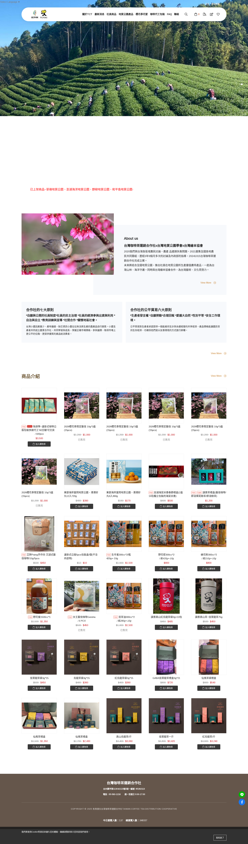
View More (205, 282)
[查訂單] (205, 14)
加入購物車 (41, 444)
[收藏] (218, 14)
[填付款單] (211, 14)
